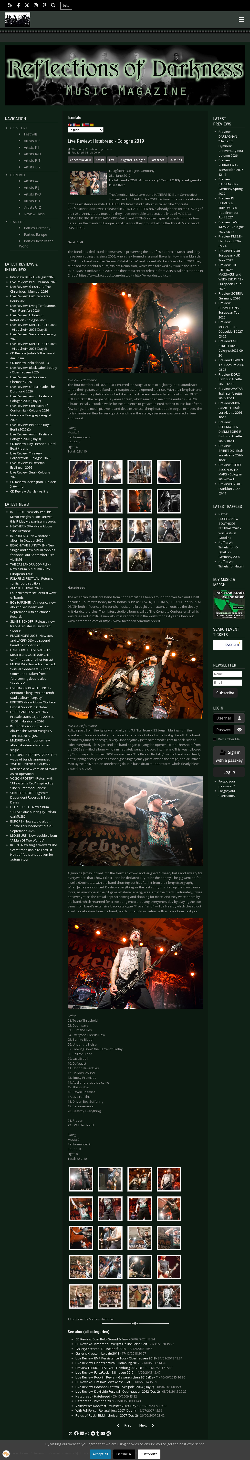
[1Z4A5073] (170, 1268)
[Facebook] (18, 5)
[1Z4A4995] (111, 1209)
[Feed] (10, 5)
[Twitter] (27, 5)
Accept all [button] (100, 1454)
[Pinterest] (44, 5)
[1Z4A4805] (82, 502)
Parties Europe (35, 234)
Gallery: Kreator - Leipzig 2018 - (110, 1353)
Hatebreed (157, 160)
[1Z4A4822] (170, 502)
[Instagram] (36, 5)
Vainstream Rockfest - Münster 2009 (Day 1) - (120, 1406)
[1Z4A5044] (141, 1268)
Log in (229, 772)
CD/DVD (17, 175)
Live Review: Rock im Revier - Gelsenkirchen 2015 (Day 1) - (130, 1377)
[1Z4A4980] (170, 1180)
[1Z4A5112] (170, 1297)
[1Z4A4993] (82, 1209)
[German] (78, 125)
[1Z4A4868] (111, 561)
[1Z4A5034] (170, 1238)
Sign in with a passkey (229, 756)
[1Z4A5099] (141, 1297)
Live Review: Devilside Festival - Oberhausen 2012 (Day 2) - (131, 1391)
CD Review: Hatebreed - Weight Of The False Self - (124, 1344)
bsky (66, 5)
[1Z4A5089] (111, 1297)
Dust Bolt (176, 160)
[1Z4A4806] (111, 502)
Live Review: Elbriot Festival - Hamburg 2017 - (120, 1363)
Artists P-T (32, 160)
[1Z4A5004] (170, 1209)
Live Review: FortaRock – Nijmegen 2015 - (117, 1372)
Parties (18, 221)
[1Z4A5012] (82, 1238)
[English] (70, 125)
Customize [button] (149, 1454)
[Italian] (83, 125)
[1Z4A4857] (170, 531)
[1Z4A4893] (141, 561)
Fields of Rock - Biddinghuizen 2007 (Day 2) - (120, 1415)
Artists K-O (32, 154)
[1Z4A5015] (111, 1238)
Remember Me (229, 739)
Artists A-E (32, 140)
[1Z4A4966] (111, 1180)
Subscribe (225, 693)
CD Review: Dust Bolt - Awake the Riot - (116, 1382)
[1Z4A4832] (82, 531)
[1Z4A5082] (82, 1297)
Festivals (31, 134)
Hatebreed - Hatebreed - (106, 1396)
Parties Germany (37, 228)
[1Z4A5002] (141, 1209)
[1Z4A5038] (82, 1268)
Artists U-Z (32, 167)
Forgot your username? (227, 793)
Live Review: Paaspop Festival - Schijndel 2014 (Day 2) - (128, 1387)
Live (112, 160)
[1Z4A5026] (141, 1238)
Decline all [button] (124, 1454)
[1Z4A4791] (170, 473)
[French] (74, 125)
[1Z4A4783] (111, 473)
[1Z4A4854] (141, 531)
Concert (19, 128)
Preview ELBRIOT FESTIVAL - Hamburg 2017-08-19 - (124, 1368)
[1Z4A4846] (111, 531)
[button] (70, 1433)
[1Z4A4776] (82, 473)
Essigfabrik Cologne (132, 160)
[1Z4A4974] (141, 1180)
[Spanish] (92, 125)
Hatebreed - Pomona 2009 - (108, 1401)
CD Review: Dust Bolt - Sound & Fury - (115, 1339)
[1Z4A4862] (82, 561)
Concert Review (80, 160)
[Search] (53, 5)
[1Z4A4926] (82, 1180)
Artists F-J (31, 147)
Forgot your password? (227, 783)
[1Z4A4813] (141, 502)
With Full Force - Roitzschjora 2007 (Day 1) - (118, 1410)
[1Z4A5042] (111, 1268)
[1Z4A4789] (141, 473)
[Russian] (87, 125)
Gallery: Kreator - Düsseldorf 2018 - (113, 1349)
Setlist (100, 160)
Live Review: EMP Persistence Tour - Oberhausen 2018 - (128, 1358)
